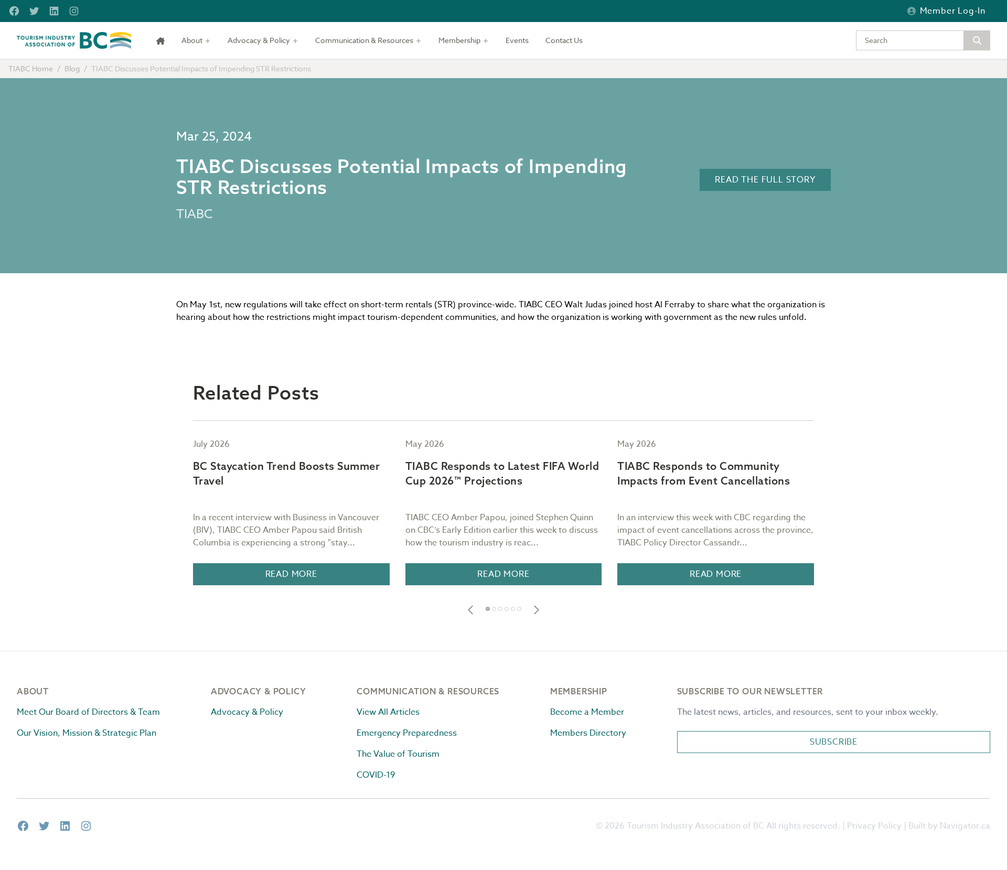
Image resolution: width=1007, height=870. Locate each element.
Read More (291, 574)
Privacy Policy (874, 826)
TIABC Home (30, 68)
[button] (470, 610)
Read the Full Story (765, 180)
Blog (72, 68)
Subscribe (834, 742)
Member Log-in (952, 11)
